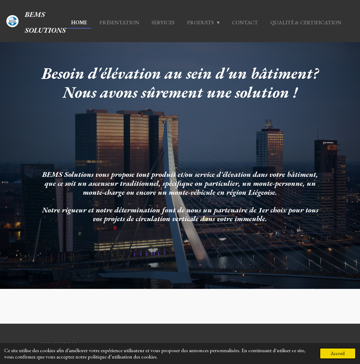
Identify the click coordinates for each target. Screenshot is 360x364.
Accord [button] (338, 353)
